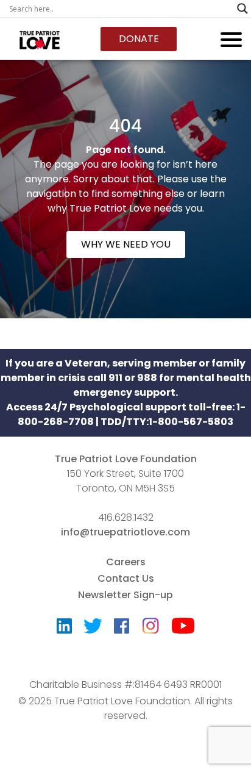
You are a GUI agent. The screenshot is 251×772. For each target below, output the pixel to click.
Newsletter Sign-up (125, 595)
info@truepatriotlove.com (125, 532)
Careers (126, 562)
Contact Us (125, 578)
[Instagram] (150, 621)
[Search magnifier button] (242, 8)
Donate (139, 39)
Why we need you (126, 244)
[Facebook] (121, 628)
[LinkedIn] (64, 628)
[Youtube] (183, 628)
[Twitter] (92, 628)
